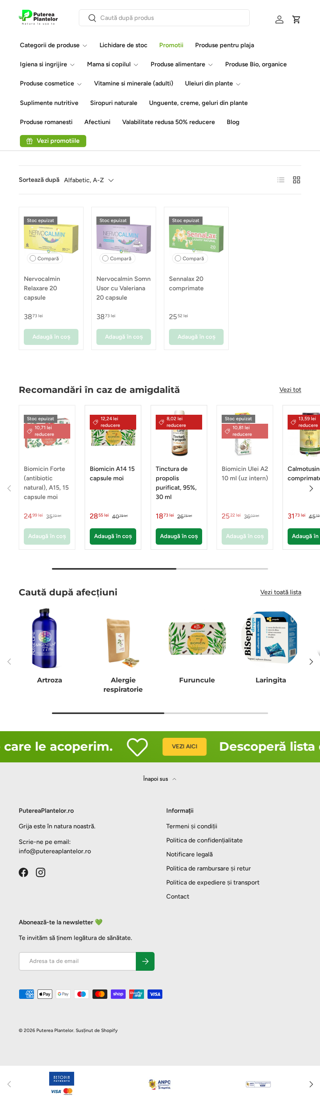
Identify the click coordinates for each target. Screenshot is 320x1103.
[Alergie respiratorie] (123, 638)
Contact (177, 896)
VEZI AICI (176, 746)
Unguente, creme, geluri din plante (198, 103)
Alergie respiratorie (123, 684)
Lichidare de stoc (124, 45)
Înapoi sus (156, 779)
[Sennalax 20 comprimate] (196, 239)
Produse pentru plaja (224, 45)
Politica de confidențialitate (204, 840)
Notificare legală (189, 854)
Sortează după (39, 179)
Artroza (49, 680)
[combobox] (164, 18)
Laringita (271, 680)
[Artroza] (49, 638)
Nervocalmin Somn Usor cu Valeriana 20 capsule (123, 288)
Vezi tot (290, 389)
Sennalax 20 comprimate (186, 283)
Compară (48, 258)
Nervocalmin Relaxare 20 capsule (42, 288)
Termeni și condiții (191, 826)
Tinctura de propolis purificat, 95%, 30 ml (176, 483)
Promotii (171, 45)
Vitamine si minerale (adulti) (133, 83)
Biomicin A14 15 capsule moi (112, 473)
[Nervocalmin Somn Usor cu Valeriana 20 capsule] (123, 239)
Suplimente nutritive (49, 103)
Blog (233, 122)
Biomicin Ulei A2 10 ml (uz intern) (245, 473)
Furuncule (197, 680)
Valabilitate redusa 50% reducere (168, 122)
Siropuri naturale (113, 103)
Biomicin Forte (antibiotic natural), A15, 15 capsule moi (46, 483)
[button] (296, 19)
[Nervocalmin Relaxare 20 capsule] (51, 239)
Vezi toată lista (280, 592)
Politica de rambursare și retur (208, 868)
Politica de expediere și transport (213, 882)
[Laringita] (270, 638)
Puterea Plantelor (54, 1030)
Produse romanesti (46, 122)
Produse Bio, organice (256, 64)
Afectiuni (97, 122)
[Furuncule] (197, 638)
